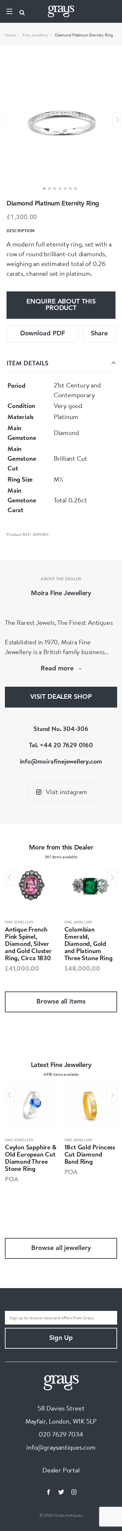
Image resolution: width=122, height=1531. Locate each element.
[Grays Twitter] (61, 1492)
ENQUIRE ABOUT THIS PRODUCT (60, 305)
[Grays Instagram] (74, 1492)
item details (27, 362)
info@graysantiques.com (61, 1447)
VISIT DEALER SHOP (60, 697)
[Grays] (61, 1381)
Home (10, 35)
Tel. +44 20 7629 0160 (61, 744)
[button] (44, 188)
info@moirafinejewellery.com (61, 761)
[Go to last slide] (10, 877)
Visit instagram (66, 791)
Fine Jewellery (35, 35)
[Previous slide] (5, 119)
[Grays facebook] (48, 1492)
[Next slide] (117, 119)
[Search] (22, 11)
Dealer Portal (60, 1470)
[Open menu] (9, 11)
